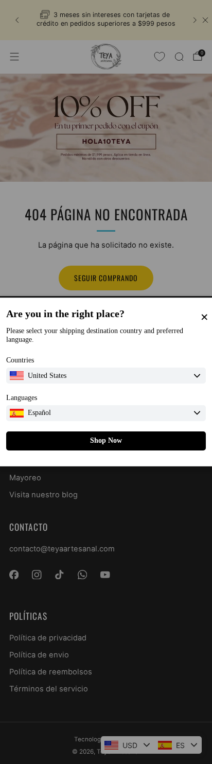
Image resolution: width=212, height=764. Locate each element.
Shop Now (106, 440)
